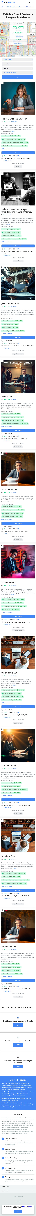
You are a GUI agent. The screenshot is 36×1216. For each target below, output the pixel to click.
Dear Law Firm (8, 856)
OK (18, 1211)
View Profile (18, 153)
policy (30, 1206)
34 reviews (13, 399)
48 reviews (13, 306)
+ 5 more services (6, 426)
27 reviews (13, 768)
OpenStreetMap (26, 56)
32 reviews (13, 585)
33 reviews (13, 492)
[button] (18, 48)
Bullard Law (6, 396)
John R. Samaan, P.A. (10, 303)
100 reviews (14, 121)
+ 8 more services (6, 519)
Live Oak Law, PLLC (10, 765)
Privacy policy (18, 1199)
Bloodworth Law (8, 946)
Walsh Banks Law (9, 489)
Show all (32, 34)
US (2, 7)
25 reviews (13, 859)
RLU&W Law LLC (9, 582)
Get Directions (18, 43)
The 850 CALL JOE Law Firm (14, 119)
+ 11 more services (6, 149)
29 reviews (13, 675)
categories (5, 1187)
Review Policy (18, 1201)
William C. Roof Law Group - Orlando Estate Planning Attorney (16, 210)
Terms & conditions (18, 1196)
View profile (18, 39)
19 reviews (13, 949)
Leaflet (18, 56)
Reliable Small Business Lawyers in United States (20, 7)
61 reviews (18, 28)
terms (24, 1206)
